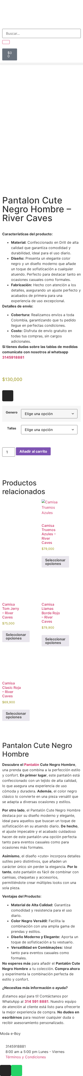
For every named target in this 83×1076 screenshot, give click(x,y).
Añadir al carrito (33, 451)
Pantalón (31, 764)
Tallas (11, 428)
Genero (11, 412)
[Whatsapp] (16, 1070)
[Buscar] (6, 42)
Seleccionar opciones (55, 562)
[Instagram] (7, 395)
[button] (41, 64)
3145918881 (13, 357)
